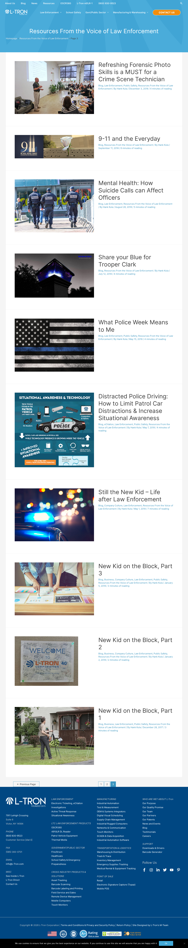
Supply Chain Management (111, 819)
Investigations (58, 807)
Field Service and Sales (63, 892)
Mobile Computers (61, 900)
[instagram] (152, 870)
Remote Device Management (66, 896)
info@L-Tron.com (15, 864)
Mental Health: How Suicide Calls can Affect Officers (130, 190)
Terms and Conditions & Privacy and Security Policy (88, 925)
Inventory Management (109, 860)
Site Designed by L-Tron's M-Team (150, 925)
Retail (100, 880)
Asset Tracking (59, 880)
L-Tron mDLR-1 (85, 3)
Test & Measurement (108, 807)
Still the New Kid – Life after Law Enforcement (130, 495)
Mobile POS (103, 888)
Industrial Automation (108, 803)
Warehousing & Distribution (111, 852)
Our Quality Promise (152, 807)
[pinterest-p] (179, 870)
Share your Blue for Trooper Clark (124, 261)
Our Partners (149, 815)
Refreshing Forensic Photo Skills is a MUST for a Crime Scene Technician (134, 72)
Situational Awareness (62, 815)
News (34, 3)
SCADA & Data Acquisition (110, 836)
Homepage (11, 38)
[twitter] (166, 870)
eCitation (109, 424)
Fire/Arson (56, 851)
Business (109, 579)
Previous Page (26, 784)
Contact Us (11, 884)
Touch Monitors (59, 904)
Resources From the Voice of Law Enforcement (44, 38)
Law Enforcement (113, 85)
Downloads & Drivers (153, 848)
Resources (48, 3)
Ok (166, 943)
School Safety (73, 12)
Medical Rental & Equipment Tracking (116, 868)
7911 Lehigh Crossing (17, 815)
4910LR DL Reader (61, 831)
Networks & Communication (111, 827)
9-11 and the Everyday (129, 138)
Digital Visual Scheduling (110, 815)
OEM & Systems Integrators (111, 811)
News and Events (151, 823)
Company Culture (113, 505)
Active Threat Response (63, 811)
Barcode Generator (152, 852)
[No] (184, 943)
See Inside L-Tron (15, 876)
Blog (23, 3)
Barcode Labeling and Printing (67, 888)
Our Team (147, 811)
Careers (146, 836)
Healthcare (57, 856)
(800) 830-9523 (107, 3)
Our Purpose (149, 803)
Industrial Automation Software (113, 840)
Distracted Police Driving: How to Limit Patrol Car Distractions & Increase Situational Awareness (133, 407)
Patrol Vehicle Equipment (64, 835)
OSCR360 (65, 3)
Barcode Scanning (60, 884)
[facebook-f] (145, 870)
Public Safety (130, 85)
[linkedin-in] (159, 870)
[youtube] (173, 870)
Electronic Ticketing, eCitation (67, 803)
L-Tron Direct (13, 880)
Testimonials (149, 831)
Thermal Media (59, 839)
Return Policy (124, 925)
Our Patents (148, 819)
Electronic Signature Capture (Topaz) (116, 884)
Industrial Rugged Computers (112, 823)
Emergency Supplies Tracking (112, 864)
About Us (10, 3)
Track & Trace (104, 856)
